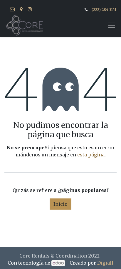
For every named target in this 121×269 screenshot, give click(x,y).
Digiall (105, 263)
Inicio (60, 204)
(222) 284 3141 (104, 9)
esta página (91, 155)
